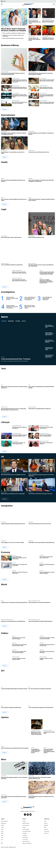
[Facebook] (28, 814)
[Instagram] (25, 814)
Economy (14, 555)
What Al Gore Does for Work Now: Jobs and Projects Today (19, 645)
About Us (45, 823)
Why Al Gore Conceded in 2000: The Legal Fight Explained (19, 652)
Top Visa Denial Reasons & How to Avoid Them (39, 523)
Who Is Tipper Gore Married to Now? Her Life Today (35, 22)
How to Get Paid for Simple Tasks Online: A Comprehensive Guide (47, 103)
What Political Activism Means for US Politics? (47, 652)
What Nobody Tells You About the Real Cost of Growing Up (19, 103)
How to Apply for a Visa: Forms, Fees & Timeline (12, 542)
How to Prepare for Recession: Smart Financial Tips (46, 557)
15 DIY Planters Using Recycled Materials (11, 707)
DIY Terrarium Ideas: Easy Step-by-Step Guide (39, 688)
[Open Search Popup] (53, 4)
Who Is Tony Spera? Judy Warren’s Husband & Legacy (14, 33)
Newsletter (46, 825)
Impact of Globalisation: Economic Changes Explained (47, 573)
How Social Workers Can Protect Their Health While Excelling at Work (49, 751)
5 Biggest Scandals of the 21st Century (46, 659)
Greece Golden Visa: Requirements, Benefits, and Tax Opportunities (19, 557)
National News (4, 492)
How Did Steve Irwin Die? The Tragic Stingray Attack (18, 443)
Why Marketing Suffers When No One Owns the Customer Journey (19, 88)
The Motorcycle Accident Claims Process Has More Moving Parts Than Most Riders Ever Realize (47, 273)
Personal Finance (43, 78)
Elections (24, 827)
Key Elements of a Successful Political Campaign (18, 638)
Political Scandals (15, 656)
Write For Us (46, 833)
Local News (30, 492)
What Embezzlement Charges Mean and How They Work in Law (19, 280)
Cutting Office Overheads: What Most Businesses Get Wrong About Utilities (19, 95)
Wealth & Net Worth (43, 85)
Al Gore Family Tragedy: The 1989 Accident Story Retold (47, 638)
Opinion (2, 746)
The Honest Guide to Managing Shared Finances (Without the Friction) (46, 95)
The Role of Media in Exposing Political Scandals (18, 659)
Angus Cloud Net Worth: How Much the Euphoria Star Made (46, 88)
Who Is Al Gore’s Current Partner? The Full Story (48, 21)
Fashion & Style (15, 441)
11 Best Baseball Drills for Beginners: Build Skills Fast (49, 333)
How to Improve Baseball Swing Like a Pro (49, 326)
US (1, 841)
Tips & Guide (3, 775)
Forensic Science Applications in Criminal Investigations (12, 306)
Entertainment (3, 823)
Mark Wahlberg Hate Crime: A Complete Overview (13, 474)
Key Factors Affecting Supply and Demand (47, 565)
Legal (41, 270)
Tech (2, 384)
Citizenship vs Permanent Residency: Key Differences (41, 542)
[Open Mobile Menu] (1, 4)
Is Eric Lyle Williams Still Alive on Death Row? (12, 264)
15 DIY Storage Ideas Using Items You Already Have (40, 707)
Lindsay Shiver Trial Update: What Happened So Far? (34, 39)
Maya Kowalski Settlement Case (36, 237)
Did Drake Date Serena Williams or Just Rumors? (19, 428)
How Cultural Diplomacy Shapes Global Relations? (40, 621)
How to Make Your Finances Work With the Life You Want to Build (47, 80)
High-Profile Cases (5, 263)
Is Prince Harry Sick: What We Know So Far (38, 152)
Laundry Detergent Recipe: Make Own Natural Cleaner (14, 688)
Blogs (45, 827)
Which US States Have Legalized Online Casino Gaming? (14, 748)
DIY (1, 687)
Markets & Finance (15, 78)
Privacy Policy (46, 831)
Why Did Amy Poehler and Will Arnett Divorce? (46, 428)
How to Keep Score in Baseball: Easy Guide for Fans (49, 356)
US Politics (42, 636)
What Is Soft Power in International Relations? (39, 602)
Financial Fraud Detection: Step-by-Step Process (12, 298)
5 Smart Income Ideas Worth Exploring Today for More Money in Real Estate (13, 74)
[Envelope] (30, 814)
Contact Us (46, 829)
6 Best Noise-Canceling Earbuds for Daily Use (39, 408)
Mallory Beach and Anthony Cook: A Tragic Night (13, 493)
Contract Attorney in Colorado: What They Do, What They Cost (19, 272)
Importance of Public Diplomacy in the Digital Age (13, 621)
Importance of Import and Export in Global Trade (20, 573)
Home (45, 821)
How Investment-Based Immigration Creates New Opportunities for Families (41, 74)
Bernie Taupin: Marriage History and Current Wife (13, 38)
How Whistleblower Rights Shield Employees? (47, 298)
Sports (2, 831)
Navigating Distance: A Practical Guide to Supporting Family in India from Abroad (19, 80)
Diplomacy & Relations (32, 600)
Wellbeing (30, 178)
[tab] (4, 321)
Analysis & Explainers (35, 730)
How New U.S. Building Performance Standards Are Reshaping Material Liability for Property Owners (46, 281)
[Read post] (6, 81)
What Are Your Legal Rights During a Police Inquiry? (29, 306)
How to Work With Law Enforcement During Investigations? (29, 298)
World (2, 600)
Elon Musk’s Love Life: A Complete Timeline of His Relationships (13, 36)
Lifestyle (2, 825)
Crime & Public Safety (26, 831)
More (5, 843)
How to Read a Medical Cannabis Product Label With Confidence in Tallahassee (41, 181)
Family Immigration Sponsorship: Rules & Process (13, 523)
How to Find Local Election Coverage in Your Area (40, 493)
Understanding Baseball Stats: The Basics (16, 359)
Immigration (3, 522)
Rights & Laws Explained (17, 270)
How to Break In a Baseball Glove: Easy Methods (49, 341)
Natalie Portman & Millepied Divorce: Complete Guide (46, 435)
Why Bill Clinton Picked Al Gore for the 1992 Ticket (47, 645)
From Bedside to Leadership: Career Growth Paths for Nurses (36, 751)
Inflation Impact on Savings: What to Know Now (19, 565)
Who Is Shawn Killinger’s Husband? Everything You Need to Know (19, 435)
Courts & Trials (31, 36)
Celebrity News (4, 131)
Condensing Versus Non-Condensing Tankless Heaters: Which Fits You (39, 778)
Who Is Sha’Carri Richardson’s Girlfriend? (46, 443)
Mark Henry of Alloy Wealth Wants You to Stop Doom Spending (36, 733)
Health (2, 178)
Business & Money (4, 71)
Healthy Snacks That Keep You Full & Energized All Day (14, 602)
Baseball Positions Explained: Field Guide (49, 348)
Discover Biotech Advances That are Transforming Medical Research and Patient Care (13, 409)
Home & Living (31, 775)
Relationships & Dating (5, 26)
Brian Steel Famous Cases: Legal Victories (11, 237)
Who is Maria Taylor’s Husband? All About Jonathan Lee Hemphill (13, 30)
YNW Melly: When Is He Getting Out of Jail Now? (48, 38)
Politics (13, 636)
